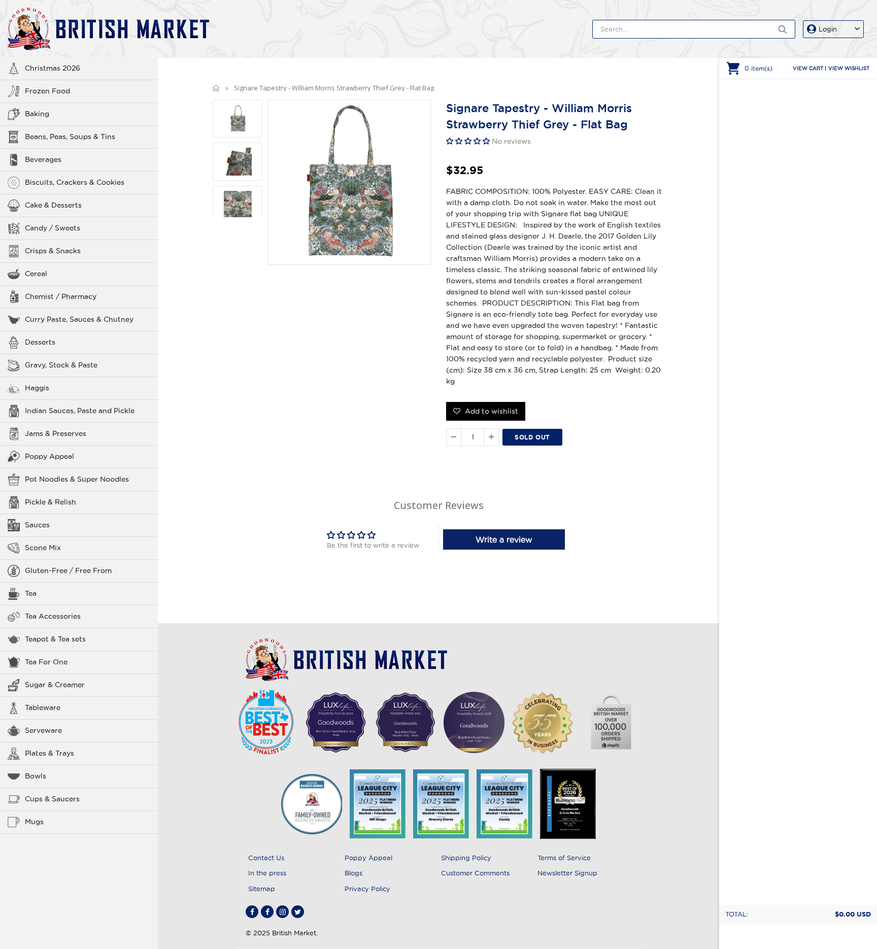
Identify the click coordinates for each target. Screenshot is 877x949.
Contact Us (266, 857)
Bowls (35, 776)
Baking (37, 114)
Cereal (36, 273)
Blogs (353, 872)
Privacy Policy (367, 888)
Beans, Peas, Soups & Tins (70, 136)
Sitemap (261, 888)
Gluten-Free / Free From (68, 570)
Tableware (42, 707)
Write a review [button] (504, 539)
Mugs (34, 822)
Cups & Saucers (52, 799)
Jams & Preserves (55, 433)
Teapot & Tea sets (55, 639)
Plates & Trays (49, 753)
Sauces (37, 525)
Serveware (43, 730)
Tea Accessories (53, 616)
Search (782, 29)
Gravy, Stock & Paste (61, 365)
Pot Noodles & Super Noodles (77, 479)
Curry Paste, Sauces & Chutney (79, 319)
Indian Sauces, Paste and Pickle (79, 410)
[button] (469, 141)
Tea (31, 593)
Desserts (40, 342)
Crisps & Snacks (53, 251)
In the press (267, 872)
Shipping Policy (466, 857)
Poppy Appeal (49, 456)
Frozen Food (47, 91)
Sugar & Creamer (55, 685)
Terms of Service (564, 857)
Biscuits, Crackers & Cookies (74, 182)
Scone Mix (43, 548)
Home (216, 88)
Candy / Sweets (52, 228)
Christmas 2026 (52, 68)
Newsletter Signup (567, 872)
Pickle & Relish (50, 502)
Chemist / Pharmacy (60, 296)
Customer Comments (475, 872)
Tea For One (46, 662)
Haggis (37, 388)
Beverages (43, 159)
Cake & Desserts (53, 205)
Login (828, 28)
